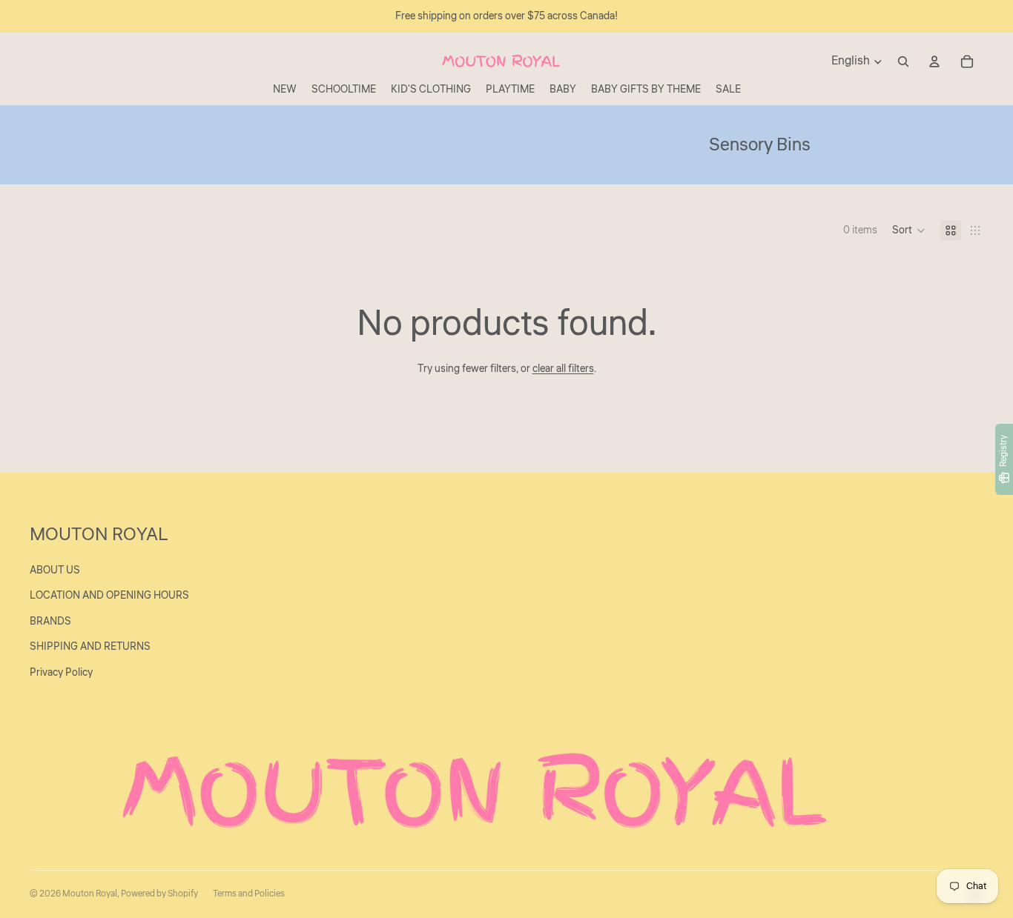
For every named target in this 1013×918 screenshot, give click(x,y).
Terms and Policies (249, 894)
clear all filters (563, 369)
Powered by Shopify (159, 894)
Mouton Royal (89, 894)
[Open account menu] (934, 61)
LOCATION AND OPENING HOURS (109, 595)
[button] (908, 230)
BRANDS (50, 621)
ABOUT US (55, 570)
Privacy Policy (61, 672)
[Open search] (903, 61)
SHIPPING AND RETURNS (90, 646)
